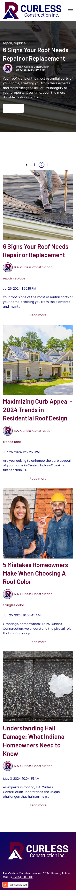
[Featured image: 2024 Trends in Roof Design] (38, 359)
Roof (17, 442)
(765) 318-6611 (23, 877)
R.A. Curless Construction (34, 66)
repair (7, 43)
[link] (32, 10)
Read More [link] (13, 108)
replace (20, 43)
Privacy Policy (60, 873)
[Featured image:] (38, 204)
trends (8, 442)
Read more (38, 315)
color (20, 605)
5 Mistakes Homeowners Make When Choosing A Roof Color (35, 573)
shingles (9, 605)
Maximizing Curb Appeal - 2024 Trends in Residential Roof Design (37, 409)
